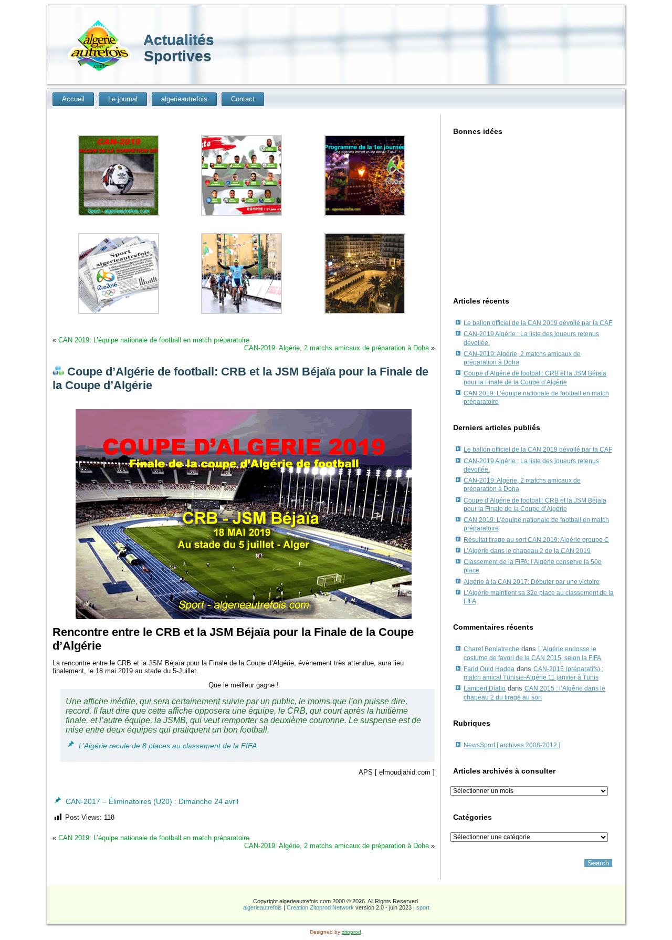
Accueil (73, 99)
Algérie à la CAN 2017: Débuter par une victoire (532, 582)
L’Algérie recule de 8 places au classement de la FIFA (168, 745)
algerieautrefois (184, 99)
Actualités (178, 40)
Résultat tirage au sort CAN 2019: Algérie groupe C (536, 540)
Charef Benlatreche (491, 649)
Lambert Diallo (485, 688)
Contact (243, 99)
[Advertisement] (533, 212)
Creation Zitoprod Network (320, 907)
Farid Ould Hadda (489, 669)
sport (422, 907)
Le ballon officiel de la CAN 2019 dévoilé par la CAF (538, 323)
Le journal (123, 99)
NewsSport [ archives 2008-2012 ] (512, 745)
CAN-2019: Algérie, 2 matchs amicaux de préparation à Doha (336, 348)
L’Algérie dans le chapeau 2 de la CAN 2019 (527, 551)
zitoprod (351, 932)
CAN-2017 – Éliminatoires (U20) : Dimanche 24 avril (152, 801)
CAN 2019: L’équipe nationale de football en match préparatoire (153, 340)
